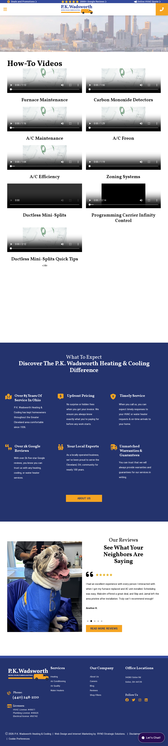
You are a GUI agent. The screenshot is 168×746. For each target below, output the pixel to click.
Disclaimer (134, 734)
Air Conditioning (58, 681)
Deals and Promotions (23, 1)
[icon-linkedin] (146, 700)
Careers (93, 681)
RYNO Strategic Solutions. (110, 734)
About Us (94, 676)
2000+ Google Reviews (92, 1)
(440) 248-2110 (26, 697)
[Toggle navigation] (5, 9)
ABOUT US (84, 498)
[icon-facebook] (127, 700)
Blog (92, 685)
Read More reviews (104, 628)
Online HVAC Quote (148, 1)
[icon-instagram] (140, 700)
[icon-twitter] (134, 700)
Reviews (94, 690)
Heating (54, 676)
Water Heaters (57, 690)
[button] (87, 621)
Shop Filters (95, 695)
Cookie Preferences (19, 739)
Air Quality (55, 685)
